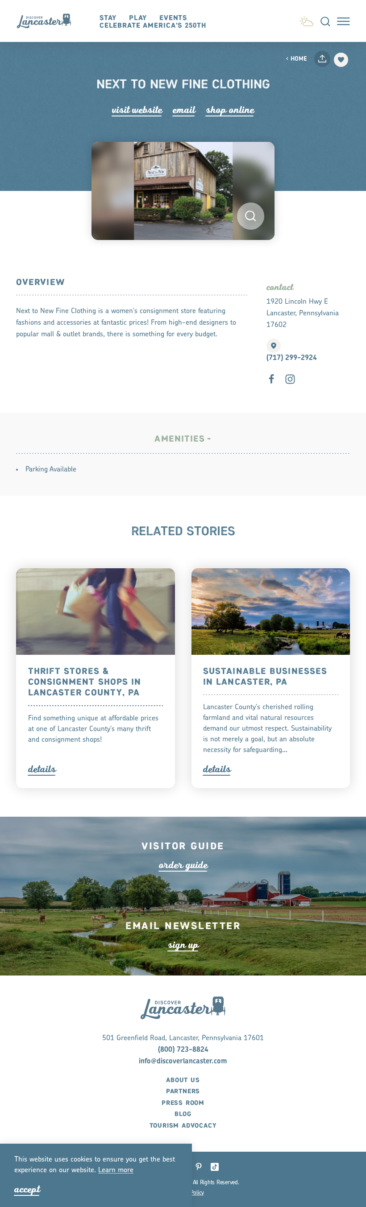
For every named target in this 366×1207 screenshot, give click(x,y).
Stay (108, 18)
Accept (27, 1189)
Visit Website (137, 110)
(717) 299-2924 (291, 358)
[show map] (273, 346)
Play (138, 18)
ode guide (183, 865)
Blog (183, 1114)
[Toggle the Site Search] (325, 21)
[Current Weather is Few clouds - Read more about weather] (306, 19)
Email (184, 110)
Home (299, 59)
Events (173, 18)
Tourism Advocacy (183, 1125)
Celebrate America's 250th (153, 25)
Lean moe (115, 1170)
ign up (183, 945)
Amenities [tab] (179, 439)
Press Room (183, 1103)
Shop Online (230, 110)
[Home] (48, 21)
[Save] (341, 60)
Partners (183, 1091)
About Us (183, 1080)
